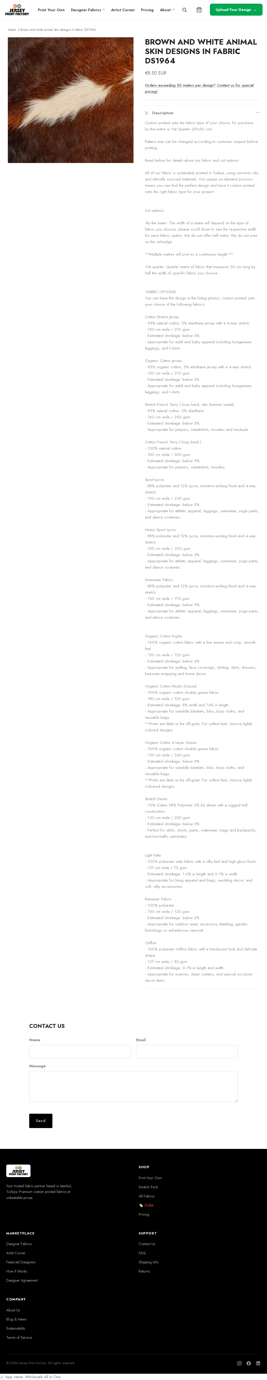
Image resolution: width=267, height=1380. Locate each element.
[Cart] (199, 9)
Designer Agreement (22, 1280)
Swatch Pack (148, 1187)
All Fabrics (146, 1196)
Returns (144, 1271)
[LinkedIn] (258, 1363)
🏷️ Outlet (146, 1205)
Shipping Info (149, 1262)
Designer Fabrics (86, 10)
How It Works (16, 1271)
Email (141, 1040)
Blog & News (16, 1319)
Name (34, 1040)
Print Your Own (51, 10)
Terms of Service (19, 1337)
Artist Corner (123, 10)
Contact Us (147, 1243)
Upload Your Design (236, 10)
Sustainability (15, 1328)
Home (12, 29)
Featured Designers (20, 1262)
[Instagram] (239, 1363)
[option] (71, 100)
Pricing (147, 10)
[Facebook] (248, 1363)
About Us (13, 1310)
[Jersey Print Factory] (17, 10)
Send (41, 1121)
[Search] (184, 9)
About (165, 10)
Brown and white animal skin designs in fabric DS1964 (58, 29)
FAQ (142, 1253)
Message (37, 1066)
